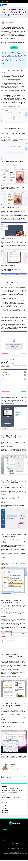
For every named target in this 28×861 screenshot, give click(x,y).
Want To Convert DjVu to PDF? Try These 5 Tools (13, 790)
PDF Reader (5, 812)
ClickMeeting (6, 808)
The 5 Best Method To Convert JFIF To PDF (12, 797)
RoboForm (5, 807)
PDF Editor (5, 810)
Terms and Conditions (10, 848)
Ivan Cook (8, 21)
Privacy (17, 848)
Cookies (21, 848)
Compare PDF (6, 805)
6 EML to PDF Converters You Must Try (11, 788)
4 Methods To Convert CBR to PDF (10, 792)
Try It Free (14, 47)
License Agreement (11, 850)
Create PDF (11, 22)
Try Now (22, 4)
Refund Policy (19, 850)
